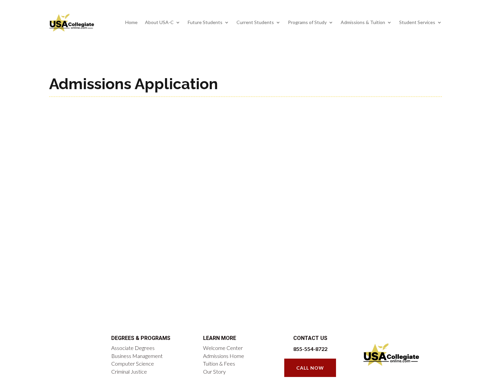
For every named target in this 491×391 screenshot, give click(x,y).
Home (131, 22)
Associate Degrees (133, 348)
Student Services (417, 22)
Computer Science (132, 363)
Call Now (310, 368)
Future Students (205, 22)
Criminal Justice (129, 371)
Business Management (137, 356)
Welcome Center (223, 348)
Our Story (214, 371)
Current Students (255, 22)
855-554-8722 (310, 349)
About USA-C (159, 22)
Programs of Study (307, 22)
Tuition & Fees (219, 363)
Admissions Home (223, 356)
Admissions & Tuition (363, 22)
